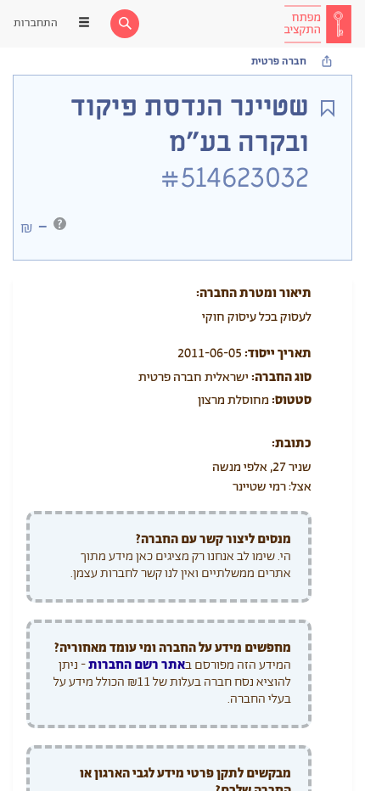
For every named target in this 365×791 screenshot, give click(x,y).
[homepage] (317, 24)
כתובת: (292, 443)
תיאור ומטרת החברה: (254, 293)
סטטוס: (292, 400)
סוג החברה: (281, 377)
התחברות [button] (36, 23)
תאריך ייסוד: (278, 353)
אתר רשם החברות (136, 665)
